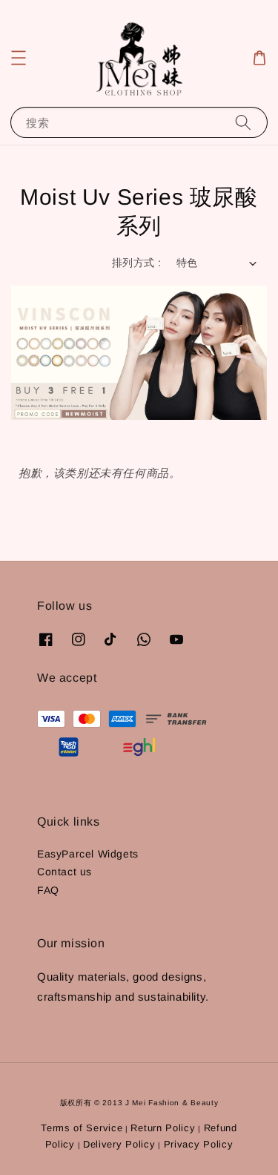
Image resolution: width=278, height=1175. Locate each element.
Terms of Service (81, 1127)
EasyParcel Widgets (88, 854)
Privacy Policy (199, 1144)
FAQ (48, 890)
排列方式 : (136, 263)
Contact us (64, 872)
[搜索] (243, 122)
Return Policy (162, 1127)
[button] (18, 58)
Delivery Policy (119, 1144)
